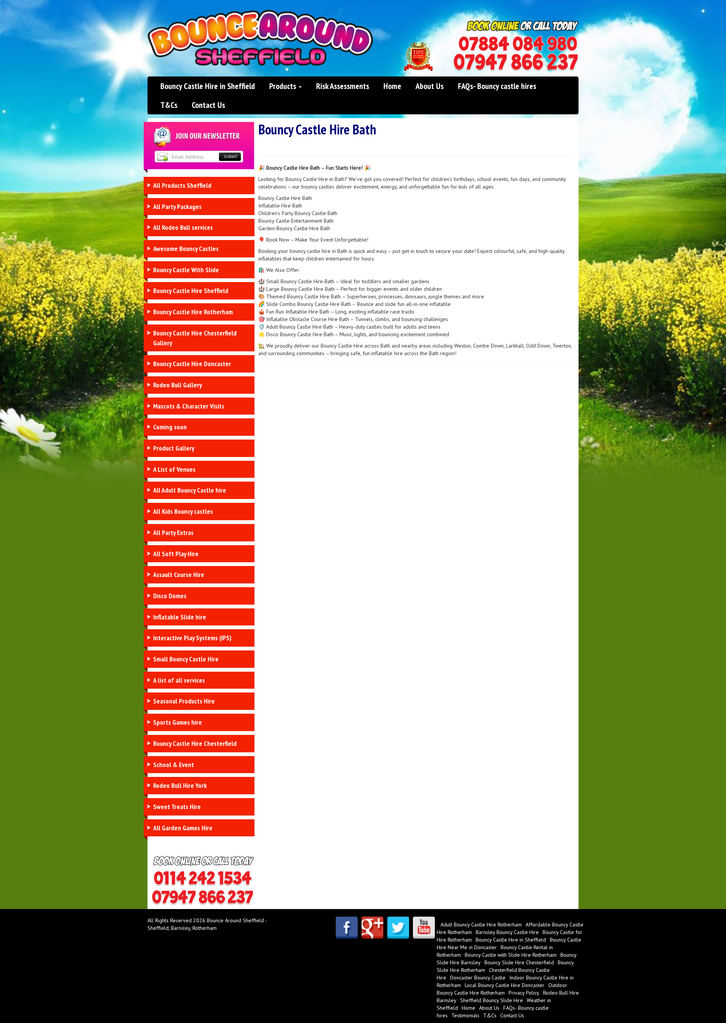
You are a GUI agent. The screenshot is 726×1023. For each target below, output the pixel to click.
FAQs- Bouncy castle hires (497, 86)
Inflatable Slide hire (179, 617)
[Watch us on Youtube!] (424, 928)
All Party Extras (173, 532)
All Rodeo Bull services (183, 227)
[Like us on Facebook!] (347, 928)
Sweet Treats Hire (177, 806)
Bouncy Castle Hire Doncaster (192, 363)
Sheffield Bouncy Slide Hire (491, 1000)
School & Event (173, 764)
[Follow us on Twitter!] (398, 928)
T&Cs (168, 105)
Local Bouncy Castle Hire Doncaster (504, 985)
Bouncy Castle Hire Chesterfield (195, 743)
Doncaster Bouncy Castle (478, 977)
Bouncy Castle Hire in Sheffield (207, 86)
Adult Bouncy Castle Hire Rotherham (481, 924)
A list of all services (179, 680)
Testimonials (465, 1015)
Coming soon (170, 427)
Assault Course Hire (178, 574)
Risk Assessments (342, 86)
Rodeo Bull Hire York (180, 785)
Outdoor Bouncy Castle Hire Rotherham (502, 989)
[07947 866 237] (516, 62)
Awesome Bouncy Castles (186, 248)
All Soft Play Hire (176, 553)
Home (392, 86)
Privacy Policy (524, 992)
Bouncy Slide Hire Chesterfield (519, 962)
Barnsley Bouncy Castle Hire (507, 932)
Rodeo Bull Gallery (177, 385)
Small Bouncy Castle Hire (186, 659)
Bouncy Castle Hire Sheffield (190, 290)
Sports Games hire (177, 722)
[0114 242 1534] (518, 44)
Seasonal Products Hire (184, 701)
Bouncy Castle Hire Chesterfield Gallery (195, 338)
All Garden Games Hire (183, 827)
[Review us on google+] (372, 928)
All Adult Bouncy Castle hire (189, 490)
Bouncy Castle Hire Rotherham (193, 311)
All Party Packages (177, 206)
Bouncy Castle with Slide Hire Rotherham (511, 954)
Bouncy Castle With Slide (186, 269)
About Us (430, 86)
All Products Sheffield (182, 185)
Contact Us (208, 105)
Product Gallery (173, 448)
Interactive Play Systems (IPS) (192, 637)
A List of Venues (174, 469)
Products (283, 86)
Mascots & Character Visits (188, 406)
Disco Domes (169, 595)
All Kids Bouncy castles (183, 511)
